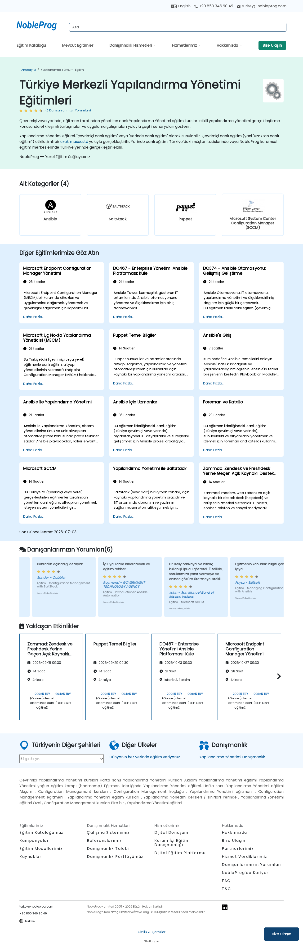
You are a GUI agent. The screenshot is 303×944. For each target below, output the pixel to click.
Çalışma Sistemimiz (108, 832)
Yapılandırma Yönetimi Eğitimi (63, 70)
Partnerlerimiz (238, 848)
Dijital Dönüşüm (171, 832)
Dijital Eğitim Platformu (179, 853)
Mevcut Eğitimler (78, 45)
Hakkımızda (228, 45)
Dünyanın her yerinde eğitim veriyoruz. (145, 757)
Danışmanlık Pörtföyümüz (115, 856)
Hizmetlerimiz (185, 45)
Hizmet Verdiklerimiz (244, 856)
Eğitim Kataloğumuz (41, 832)
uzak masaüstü (74, 141)
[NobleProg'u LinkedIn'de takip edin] (224, 907)
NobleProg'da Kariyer (245, 872)
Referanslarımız (104, 840)
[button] (278, 676)
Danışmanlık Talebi (108, 849)
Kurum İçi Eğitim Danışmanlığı (172, 842)
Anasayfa (28, 70)
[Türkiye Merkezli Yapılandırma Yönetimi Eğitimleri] (41, 25)
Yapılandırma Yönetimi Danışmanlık (232, 757)
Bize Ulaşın (281, 934)
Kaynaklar (30, 856)
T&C (226, 888)
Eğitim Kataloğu (31, 45)
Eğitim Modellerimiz (40, 848)
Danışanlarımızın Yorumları (252, 864)
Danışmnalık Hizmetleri (131, 45)
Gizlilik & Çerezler (151, 932)
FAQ (226, 880)
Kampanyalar (34, 840)
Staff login (151, 941)
